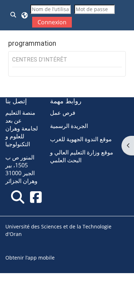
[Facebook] (35, 197)
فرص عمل (62, 113)
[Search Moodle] (17, 197)
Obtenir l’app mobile (30, 257)
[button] (13, 15)
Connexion (52, 22)
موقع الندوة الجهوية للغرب (81, 139)
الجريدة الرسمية (69, 126)
